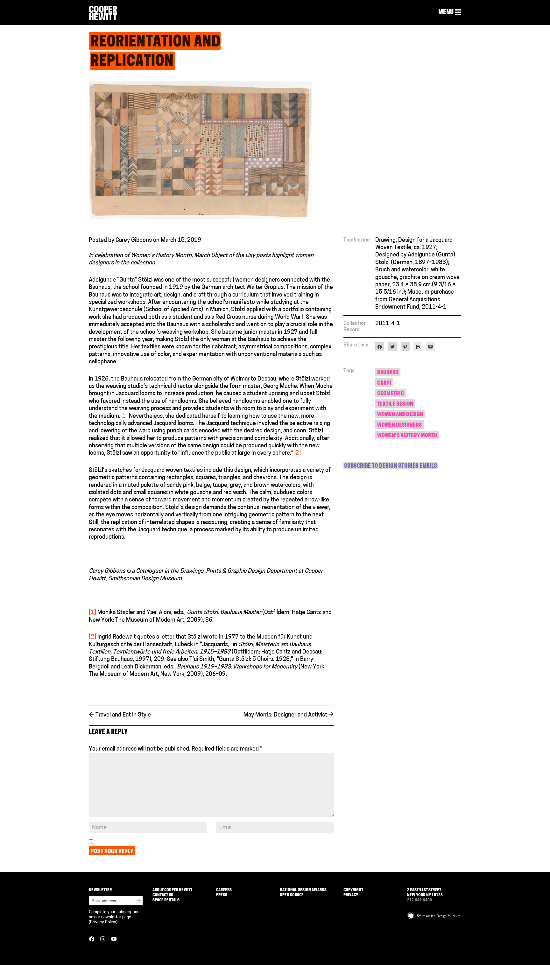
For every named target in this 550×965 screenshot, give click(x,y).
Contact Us (162, 895)
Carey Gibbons (134, 240)
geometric (390, 393)
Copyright (353, 890)
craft (384, 383)
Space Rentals (166, 900)
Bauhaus (387, 372)
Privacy (350, 895)
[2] (297, 453)
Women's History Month (407, 435)
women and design (400, 414)
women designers (399, 425)
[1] (124, 416)
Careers (224, 890)
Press (221, 895)
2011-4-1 (387, 324)
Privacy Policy (103, 922)
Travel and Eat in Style (120, 715)
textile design (395, 404)
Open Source (292, 895)
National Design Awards (303, 890)
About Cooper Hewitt (172, 890)
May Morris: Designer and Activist (288, 715)
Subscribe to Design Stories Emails (390, 466)
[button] (449, 12)
